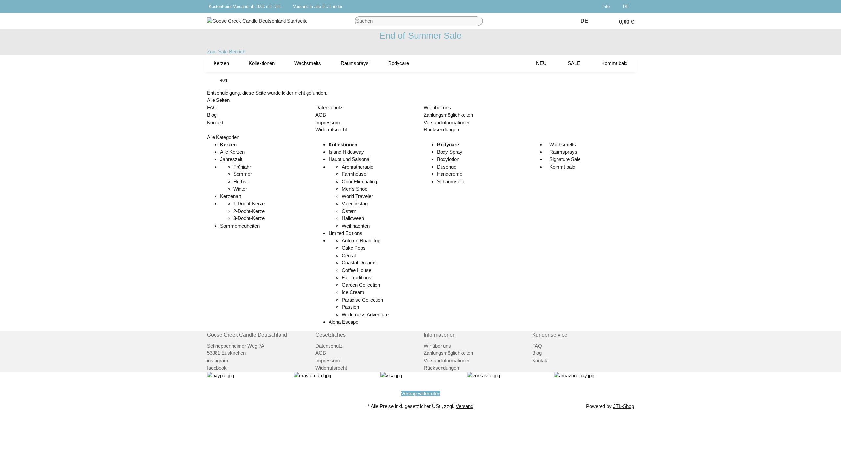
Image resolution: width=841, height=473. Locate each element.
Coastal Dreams (359, 262)
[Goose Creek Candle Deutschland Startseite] (257, 20)
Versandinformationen (447, 122)
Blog (211, 115)
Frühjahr (242, 166)
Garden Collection (361, 285)
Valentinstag (355, 203)
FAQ (212, 107)
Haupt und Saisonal (349, 159)
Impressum (327, 122)
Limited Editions (345, 233)
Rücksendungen (441, 129)
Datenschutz (329, 107)
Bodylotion (448, 159)
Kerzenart (230, 196)
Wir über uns (437, 107)
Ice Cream (353, 292)
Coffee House (356, 270)
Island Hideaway (346, 152)
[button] (607, 6)
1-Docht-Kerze (249, 203)
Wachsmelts (562, 144)
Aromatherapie (357, 166)
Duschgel (447, 166)
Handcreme (449, 174)
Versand (464, 406)
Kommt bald (561, 166)
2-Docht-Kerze (249, 211)
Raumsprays (562, 152)
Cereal (349, 255)
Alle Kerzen (232, 152)
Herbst (240, 181)
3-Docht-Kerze (249, 218)
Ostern (349, 211)
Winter (240, 188)
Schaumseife (451, 181)
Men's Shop (354, 188)
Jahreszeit (231, 159)
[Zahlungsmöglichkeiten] (220, 375)
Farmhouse (354, 174)
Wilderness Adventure (365, 314)
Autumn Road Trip (361, 240)
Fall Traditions (356, 277)
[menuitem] (221, 63)
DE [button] (626, 6)
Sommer (242, 174)
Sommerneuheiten (240, 226)
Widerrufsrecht (331, 129)
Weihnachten (356, 226)
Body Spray (449, 152)
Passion (350, 307)
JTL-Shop (623, 406)
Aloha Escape (343, 322)
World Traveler (357, 196)
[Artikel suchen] (480, 21)
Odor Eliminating (359, 181)
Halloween (353, 218)
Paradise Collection (362, 300)
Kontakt (215, 122)
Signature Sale (564, 159)
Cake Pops (354, 248)
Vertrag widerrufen (420, 393)
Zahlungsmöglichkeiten (448, 115)
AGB (320, 115)
